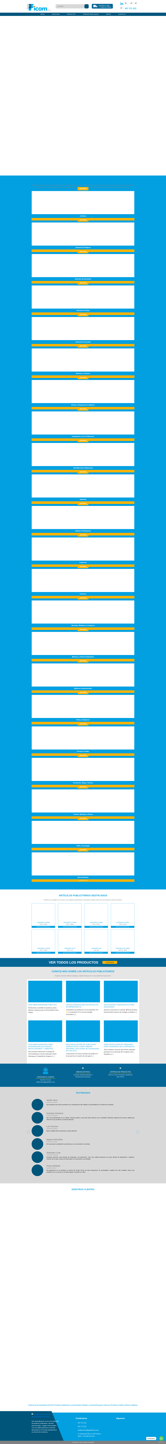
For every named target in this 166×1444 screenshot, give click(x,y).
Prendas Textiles (83, 751)
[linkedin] (114, 1423)
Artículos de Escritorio (83, 279)
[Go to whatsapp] (161, 1438)
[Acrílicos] (83, 202)
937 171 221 (130, 8)
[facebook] (126, 1423)
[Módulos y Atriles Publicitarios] (83, 643)
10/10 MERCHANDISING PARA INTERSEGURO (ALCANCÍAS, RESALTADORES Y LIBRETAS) (40, 1047)
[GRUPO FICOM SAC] (39, 7)
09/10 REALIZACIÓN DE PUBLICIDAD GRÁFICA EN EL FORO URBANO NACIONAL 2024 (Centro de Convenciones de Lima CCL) (82, 1048)
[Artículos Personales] (83, 328)
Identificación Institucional (83, 468)
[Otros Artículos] (83, 863)
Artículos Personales (83, 342)
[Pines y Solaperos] (83, 706)
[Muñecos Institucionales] (83, 675)
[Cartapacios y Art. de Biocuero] (83, 423)
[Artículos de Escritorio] (83, 265)
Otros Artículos (83, 877)
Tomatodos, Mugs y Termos (83, 783)
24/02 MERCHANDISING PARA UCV (42, 1005)
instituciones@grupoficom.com (88, 1430)
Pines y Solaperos (83, 720)
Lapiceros (83, 562)
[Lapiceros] (83, 549)
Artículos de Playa (83, 310)
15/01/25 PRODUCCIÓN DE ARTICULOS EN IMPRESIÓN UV (82, 1006)
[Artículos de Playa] (83, 297)
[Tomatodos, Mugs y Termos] (83, 769)
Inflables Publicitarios (83, 531)
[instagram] (122, 1423)
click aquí (110, 962)
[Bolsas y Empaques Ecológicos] (83, 391)
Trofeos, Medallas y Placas (83, 814)
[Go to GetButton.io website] (161, 1442)
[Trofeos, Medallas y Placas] (83, 800)
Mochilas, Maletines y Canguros (83, 625)
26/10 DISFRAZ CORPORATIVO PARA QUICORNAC (119, 1006)
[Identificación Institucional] (83, 454)
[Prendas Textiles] (83, 738)
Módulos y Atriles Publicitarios (83, 657)
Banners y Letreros (83, 373)
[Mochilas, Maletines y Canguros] (83, 612)
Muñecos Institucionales (83, 688)
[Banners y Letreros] (83, 360)
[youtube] (118, 1423)
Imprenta (83, 499)
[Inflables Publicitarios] (83, 517)
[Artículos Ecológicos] (83, 234)
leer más (45, 991)
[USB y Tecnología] (83, 832)
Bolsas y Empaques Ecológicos (83, 405)
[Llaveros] (83, 580)
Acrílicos (83, 216)
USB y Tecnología (83, 846)
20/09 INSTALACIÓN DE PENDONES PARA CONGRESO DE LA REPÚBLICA (119, 1046)
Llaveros (83, 594)
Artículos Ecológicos (83, 247)
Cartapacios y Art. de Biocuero (83, 436)
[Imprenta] (83, 486)
